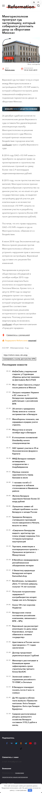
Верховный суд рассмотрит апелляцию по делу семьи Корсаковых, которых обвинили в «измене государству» (25, 631)
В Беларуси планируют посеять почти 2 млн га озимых (23, 690)
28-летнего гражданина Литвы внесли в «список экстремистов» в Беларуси (24, 411)
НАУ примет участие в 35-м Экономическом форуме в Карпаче (25, 451)
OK (30, 790)
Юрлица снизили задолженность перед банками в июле (22, 475)
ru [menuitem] (34, 2)
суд (27, 348)
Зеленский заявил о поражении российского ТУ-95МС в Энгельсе (24, 679)
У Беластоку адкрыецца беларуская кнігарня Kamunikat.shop (23, 573)
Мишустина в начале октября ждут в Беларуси (24, 431)
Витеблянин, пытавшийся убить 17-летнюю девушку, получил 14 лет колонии (25, 584)
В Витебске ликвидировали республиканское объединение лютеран (25, 563)
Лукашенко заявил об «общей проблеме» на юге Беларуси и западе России (25, 509)
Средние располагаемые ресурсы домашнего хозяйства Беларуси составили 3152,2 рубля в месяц (24, 719)
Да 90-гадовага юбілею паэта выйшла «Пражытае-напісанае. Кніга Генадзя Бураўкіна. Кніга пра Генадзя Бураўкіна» (25, 703)
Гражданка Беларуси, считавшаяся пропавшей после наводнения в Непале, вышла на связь (26, 521)
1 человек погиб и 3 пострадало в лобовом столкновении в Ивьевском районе (25, 487)
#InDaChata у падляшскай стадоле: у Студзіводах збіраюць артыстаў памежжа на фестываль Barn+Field (26, 375)
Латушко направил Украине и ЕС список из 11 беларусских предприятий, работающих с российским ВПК (25, 398)
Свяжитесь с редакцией (18, 335)
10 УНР (6, 348)
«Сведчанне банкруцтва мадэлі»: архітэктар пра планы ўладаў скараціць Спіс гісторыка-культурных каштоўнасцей (26, 536)
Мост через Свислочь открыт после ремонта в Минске (26, 386)
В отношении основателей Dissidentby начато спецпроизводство (24, 440)
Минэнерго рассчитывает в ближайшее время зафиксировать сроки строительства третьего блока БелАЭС (25, 666)
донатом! (32, 340)
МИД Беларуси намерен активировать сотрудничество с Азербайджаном (23, 463)
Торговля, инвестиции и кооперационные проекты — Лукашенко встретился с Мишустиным (25, 550)
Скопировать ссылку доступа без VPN (19, 359)
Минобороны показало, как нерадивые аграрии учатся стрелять (25, 422)
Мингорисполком (17, 348)
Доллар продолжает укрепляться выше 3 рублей (25, 654)
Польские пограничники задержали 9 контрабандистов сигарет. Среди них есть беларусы (24, 596)
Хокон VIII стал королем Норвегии (23, 606)
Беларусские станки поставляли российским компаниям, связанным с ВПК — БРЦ (24, 617)
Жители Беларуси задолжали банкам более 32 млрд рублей (26, 499)
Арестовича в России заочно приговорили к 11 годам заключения (25, 645)
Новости (9, 58)
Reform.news (10, 70)
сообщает (7, 144)
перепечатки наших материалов (15, 777)
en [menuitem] (38, 2)
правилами (19, 773)
